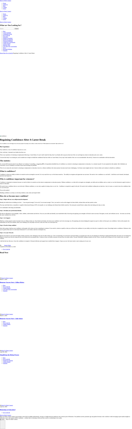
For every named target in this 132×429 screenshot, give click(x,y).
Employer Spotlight (7, 38)
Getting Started (6, 43)
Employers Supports (8, 39)
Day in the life (6, 35)
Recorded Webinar (7, 49)
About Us (5, 4)
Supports (5, 50)
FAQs (4, 8)
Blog (4, 6)
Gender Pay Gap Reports (9, 42)
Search (16, 28)
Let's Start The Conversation (10, 46)
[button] (2, 424)
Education (5, 37)
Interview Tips (6, 45)
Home (4, 3)
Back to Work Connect (5, 0)
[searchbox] (7, 28)
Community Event (7, 34)
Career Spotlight (7, 32)
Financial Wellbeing (8, 41)
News (4, 48)
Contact (5, 7)
